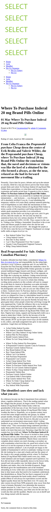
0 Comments (41, 128)
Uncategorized (22, 128)
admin (33, 128)
